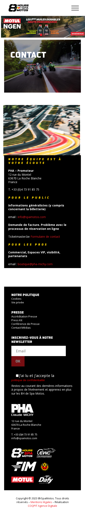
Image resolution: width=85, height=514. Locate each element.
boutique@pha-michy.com (35, 264)
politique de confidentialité (28, 380)
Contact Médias (21, 327)
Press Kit (16, 320)
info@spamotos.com (32, 217)
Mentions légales (41, 502)
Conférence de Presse (25, 324)
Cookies (16, 299)
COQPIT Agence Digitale (42, 506)
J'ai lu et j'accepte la (32, 377)
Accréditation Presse (24, 316)
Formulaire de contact (45, 237)
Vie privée (17, 302)
